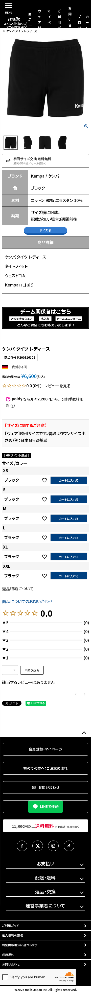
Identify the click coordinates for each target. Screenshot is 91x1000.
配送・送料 (45, 877)
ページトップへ (84, 733)
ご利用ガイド (59, 22)
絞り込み (33, 670)
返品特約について (17, 589)
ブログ (79, 22)
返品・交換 (45, 891)
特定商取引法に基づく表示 (19, 945)
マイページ (49, 22)
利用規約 (8, 954)
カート (87, 22)
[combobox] (10, 670)
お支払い (45, 863)
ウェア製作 (39, 22)
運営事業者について (45, 905)
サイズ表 (45, 230)
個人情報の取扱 (12, 935)
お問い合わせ (11, 964)
